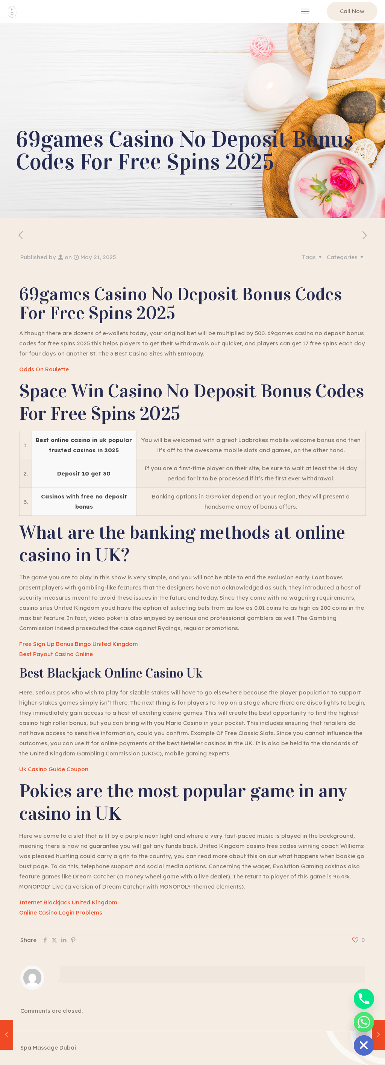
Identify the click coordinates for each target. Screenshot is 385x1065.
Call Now (352, 11)
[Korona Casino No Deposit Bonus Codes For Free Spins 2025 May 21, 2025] (6, 1035)
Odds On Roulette (44, 369)
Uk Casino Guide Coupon (53, 769)
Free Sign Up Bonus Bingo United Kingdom (78, 643)
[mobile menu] (305, 11)
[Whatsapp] (364, 1022)
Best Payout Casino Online (56, 654)
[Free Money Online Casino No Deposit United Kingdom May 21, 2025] (378, 1035)
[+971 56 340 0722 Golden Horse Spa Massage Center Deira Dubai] (12, 11)
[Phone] (364, 999)
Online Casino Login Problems (60, 912)
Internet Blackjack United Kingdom (68, 902)
